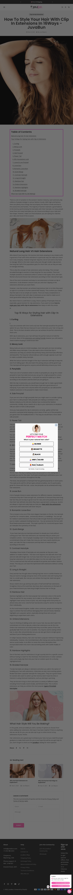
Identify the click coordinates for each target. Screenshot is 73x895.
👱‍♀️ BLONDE (36, 444)
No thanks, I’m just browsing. (36, 469)
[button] (69, 891)
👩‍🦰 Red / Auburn (36, 465)
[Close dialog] (56, 425)
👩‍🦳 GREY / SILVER (36, 459)
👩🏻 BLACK (37, 454)
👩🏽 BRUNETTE (36, 449)
